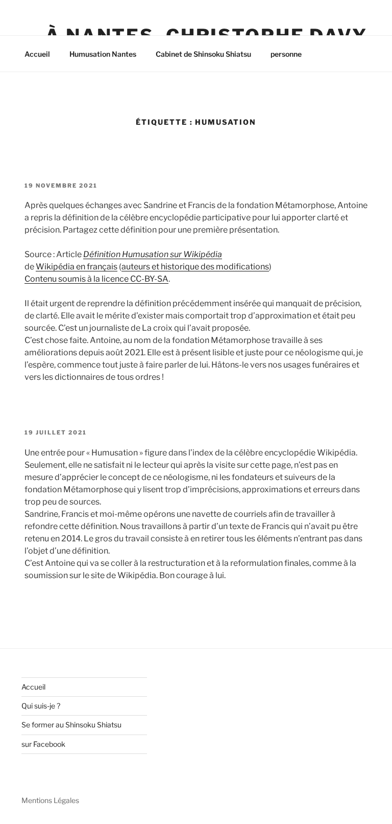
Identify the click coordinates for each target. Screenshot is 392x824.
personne (286, 54)
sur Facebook (43, 744)
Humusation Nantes (102, 54)
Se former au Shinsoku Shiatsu (71, 724)
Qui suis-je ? (40, 705)
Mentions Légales (50, 800)
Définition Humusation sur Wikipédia (152, 254)
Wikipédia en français (76, 266)
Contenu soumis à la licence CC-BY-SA (96, 279)
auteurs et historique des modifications (195, 266)
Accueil (37, 54)
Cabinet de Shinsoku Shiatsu (203, 54)
